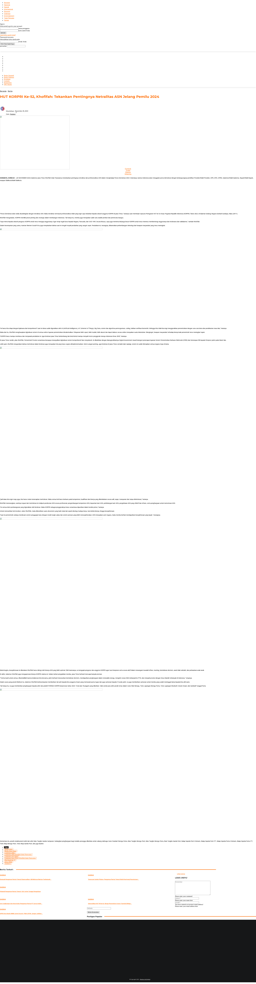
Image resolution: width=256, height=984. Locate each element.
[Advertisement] (60, 197)
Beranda (7, 3)
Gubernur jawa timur (11, 856)
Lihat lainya (181, 874)
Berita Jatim (8, 849)
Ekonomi (7, 11)
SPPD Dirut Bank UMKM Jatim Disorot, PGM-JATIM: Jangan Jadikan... (21, 913)
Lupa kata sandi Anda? (8, 35)
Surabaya (8, 863)
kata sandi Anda (24, 31)
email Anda (22, 42)
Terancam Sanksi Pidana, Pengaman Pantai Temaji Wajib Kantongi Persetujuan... (113, 879)
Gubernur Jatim (10, 853)
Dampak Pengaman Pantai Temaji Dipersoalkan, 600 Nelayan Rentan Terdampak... (25, 879)
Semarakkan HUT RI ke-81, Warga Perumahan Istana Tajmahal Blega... (110, 903)
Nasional (7, 5)
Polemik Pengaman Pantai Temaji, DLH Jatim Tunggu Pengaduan (20, 891)
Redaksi (13, 114)
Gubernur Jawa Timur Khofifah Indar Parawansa (20, 858)
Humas (6, 20)
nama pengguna (23, 28)
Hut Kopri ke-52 (10, 860)
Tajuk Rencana (9, 18)
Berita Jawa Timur (10, 851)
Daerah (6, 7)
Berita (10, 91)
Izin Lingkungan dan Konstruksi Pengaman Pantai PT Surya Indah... (21, 903)
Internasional (8, 9)
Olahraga (7, 14)
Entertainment (9, 16)
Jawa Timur (8, 862)
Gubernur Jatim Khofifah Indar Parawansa (18, 854)
